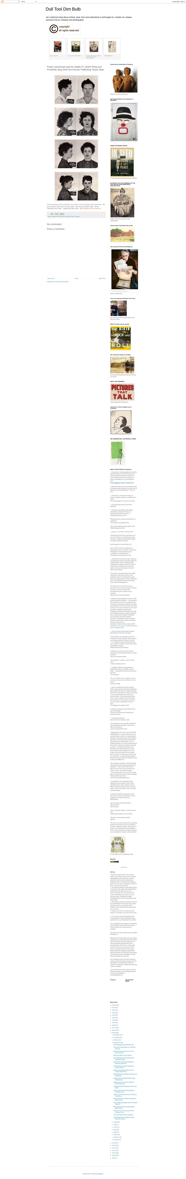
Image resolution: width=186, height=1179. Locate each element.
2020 (113, 1020)
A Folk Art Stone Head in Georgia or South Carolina (123, 1066)
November (117, 1037)
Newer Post (50, 278)
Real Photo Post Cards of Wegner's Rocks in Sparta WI (123, 1062)
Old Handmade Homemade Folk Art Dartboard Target (123, 1058)
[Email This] (55, 214)
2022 (113, 1015)
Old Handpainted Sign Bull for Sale (123, 1044)
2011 (113, 1150)
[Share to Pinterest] (63, 214)
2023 (113, 1012)
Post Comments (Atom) (61, 281)
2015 (113, 1033)
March (116, 1134)
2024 (113, 1010)
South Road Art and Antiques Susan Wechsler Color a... (123, 1118)
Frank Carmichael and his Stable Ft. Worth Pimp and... (123, 1083)
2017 (113, 1027)
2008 (113, 1158)
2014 (113, 1143)
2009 (113, 1155)
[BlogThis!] (57, 214)
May (115, 1129)
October (116, 1040)
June (115, 1127)
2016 (113, 1030)
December (117, 1035)
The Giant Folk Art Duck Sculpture (123, 1115)
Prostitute (77, 216)
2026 (113, 1005)
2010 (113, 1153)
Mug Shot (68, 216)
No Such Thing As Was (117, 627)
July (115, 1124)
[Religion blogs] (114, 862)
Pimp (72, 216)
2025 (113, 1007)
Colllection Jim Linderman (58, 216)
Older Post (102, 278)
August (116, 1122)
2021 (113, 1017)
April (115, 1132)
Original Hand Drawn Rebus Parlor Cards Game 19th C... (123, 1070)
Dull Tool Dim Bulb (63, 9)
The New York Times (129, 501)
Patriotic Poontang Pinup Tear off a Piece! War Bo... (123, 1052)
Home (76, 278)
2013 (113, 1145)
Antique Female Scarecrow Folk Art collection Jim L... (123, 1111)
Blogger (101, 1174)
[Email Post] (51, 213)
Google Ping (124, 867)
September (117, 1042)
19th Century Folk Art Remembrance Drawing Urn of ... (124, 1091)
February (116, 1137)
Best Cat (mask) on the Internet (122, 1055)
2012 (113, 1148)
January (116, 1139)
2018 (113, 1025)
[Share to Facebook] (61, 214)
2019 (113, 1022)
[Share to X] (59, 214)
